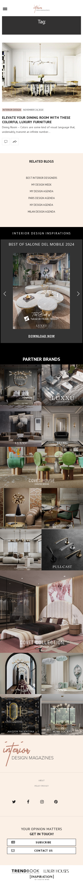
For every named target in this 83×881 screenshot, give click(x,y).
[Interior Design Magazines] (41, 9)
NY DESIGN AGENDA (41, 205)
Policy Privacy (41, 786)
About (41, 780)
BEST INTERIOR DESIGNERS (41, 178)
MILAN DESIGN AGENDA (41, 211)
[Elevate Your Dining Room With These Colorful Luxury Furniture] (41, 72)
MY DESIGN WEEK (41, 184)
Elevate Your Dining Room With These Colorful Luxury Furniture (36, 119)
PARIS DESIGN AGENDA (41, 198)
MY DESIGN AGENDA (41, 191)
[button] (78, 294)
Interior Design (12, 109)
